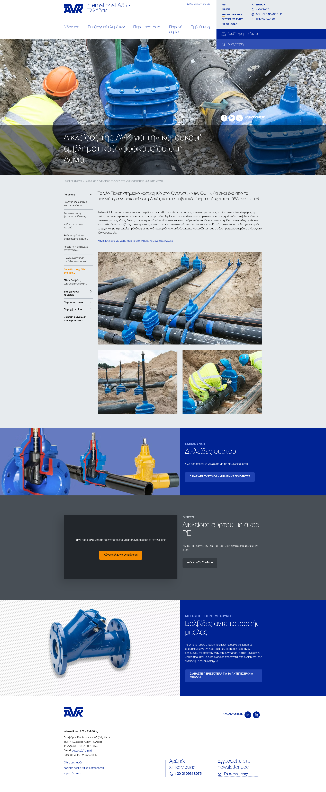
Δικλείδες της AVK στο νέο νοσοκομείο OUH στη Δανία (131, 181)
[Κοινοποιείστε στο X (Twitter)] (239, 118)
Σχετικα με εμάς (232, 19)
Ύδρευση (71, 27)
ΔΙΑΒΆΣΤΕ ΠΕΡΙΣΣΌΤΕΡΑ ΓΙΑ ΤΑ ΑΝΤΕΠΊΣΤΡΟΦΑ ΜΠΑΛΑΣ (221, 676)
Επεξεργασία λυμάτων (106, 27)
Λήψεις (226, 9)
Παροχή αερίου (175, 29)
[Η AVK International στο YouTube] (256, 714)
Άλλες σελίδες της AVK (199, 4)
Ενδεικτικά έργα (232, 14)
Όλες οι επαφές (73, 763)
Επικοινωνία (229, 24)
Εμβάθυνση (200, 27)
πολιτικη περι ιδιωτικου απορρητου (84, 768)
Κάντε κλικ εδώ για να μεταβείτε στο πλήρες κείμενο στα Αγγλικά (135, 241)
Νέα (224, 5)
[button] (78, 194)
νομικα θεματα (72, 773)
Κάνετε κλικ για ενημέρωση (121, 555)
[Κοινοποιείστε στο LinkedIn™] (231, 118)
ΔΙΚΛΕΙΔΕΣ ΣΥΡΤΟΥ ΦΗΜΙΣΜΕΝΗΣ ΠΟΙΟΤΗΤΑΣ (220, 477)
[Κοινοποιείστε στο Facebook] (224, 118)
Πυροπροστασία (146, 27)
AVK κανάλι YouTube (200, 563)
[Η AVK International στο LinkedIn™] (247, 714)
